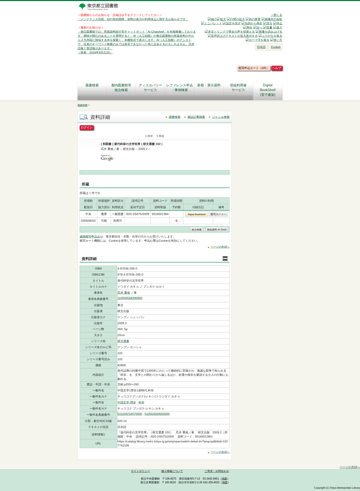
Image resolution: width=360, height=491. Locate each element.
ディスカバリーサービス (150, 87)
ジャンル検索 (221, 117)
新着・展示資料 (209, 85)
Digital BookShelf (196, 214)
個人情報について (172, 471)
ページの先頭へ (220, 246)
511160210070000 (130, 414)
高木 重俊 (124, 292)
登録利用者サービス (238, 87)
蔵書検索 (92, 85)
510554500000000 (157, 414)
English (276, 47)
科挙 (141, 402)
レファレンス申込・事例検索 (179, 87)
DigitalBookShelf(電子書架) (267, 89)
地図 (224, 478)
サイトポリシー (140, 471)
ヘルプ (276, 68)
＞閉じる (276, 15)
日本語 (261, 47)
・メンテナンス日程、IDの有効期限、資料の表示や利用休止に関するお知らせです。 (133, 19)
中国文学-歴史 (127, 402)
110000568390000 (130, 298)
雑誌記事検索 (196, 117)
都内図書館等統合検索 (121, 87)
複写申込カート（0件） (253, 68)
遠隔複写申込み (90, 236)
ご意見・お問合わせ (217, 471)
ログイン (86, 127)
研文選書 (123, 341)
